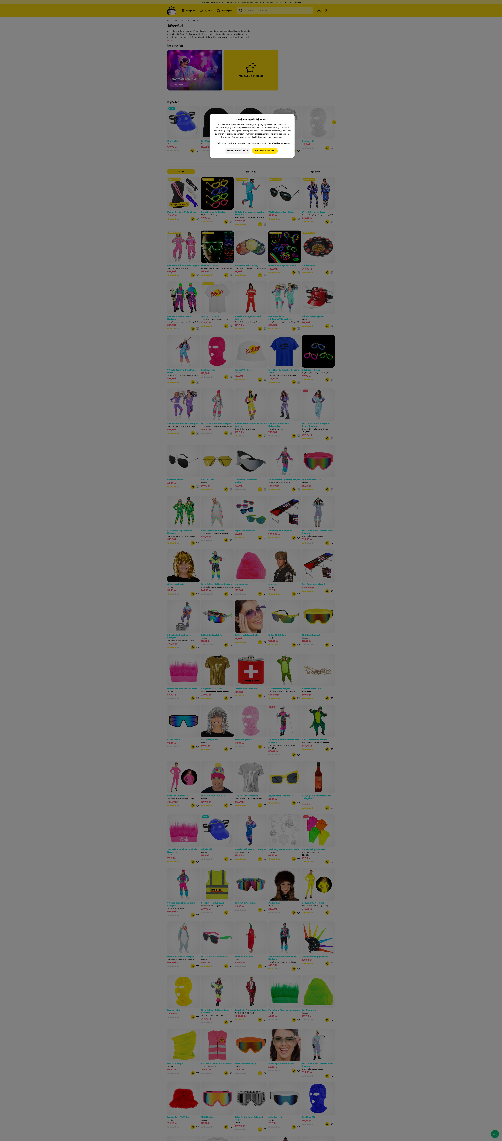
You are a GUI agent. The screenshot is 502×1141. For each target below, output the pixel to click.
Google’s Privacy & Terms (278, 143)
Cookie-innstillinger (237, 151)
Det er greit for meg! (265, 151)
